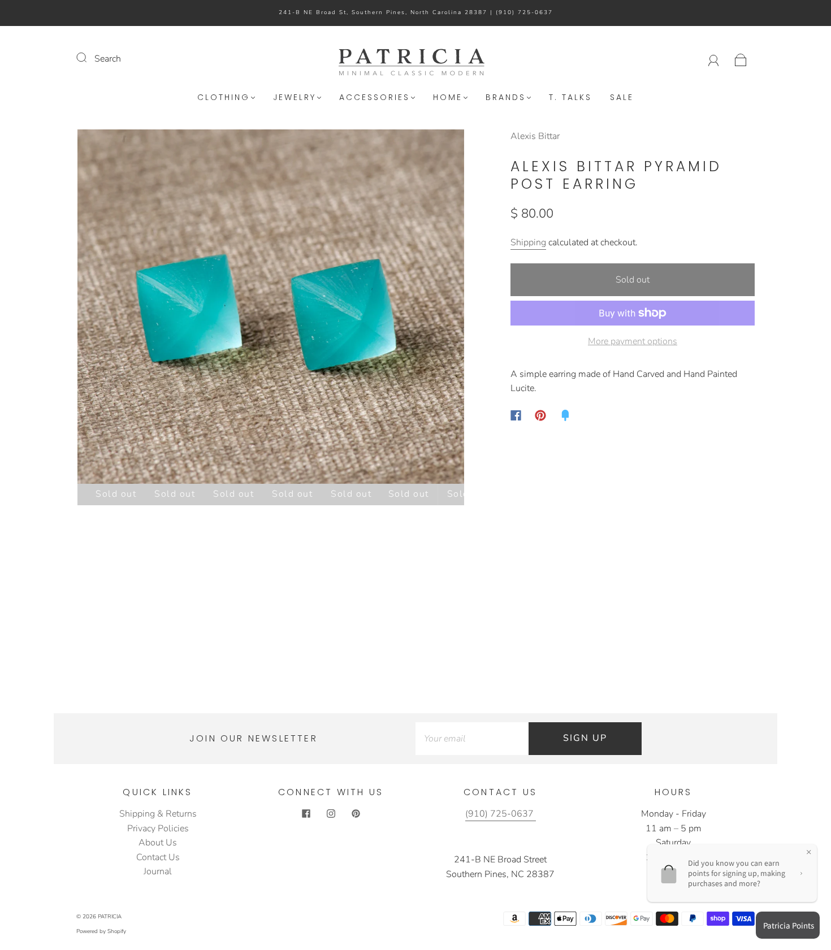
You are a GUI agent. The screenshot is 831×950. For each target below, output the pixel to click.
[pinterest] (355, 813)
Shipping (528, 242)
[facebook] (305, 813)
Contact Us (158, 857)
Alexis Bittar (535, 136)
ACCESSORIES (374, 98)
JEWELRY (294, 98)
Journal (158, 871)
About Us (157, 842)
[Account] (713, 59)
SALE (622, 98)
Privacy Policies (158, 828)
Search (107, 59)
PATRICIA (110, 917)
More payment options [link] (632, 341)
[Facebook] (516, 415)
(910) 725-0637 (524, 12)
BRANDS (506, 98)
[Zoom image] (271, 308)
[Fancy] (565, 415)
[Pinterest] (540, 415)
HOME (447, 98)
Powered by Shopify (101, 931)
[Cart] (741, 59)
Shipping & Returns (158, 814)
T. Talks (570, 98)
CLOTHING (223, 98)
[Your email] (472, 738)
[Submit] (88, 57)
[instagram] (330, 813)
